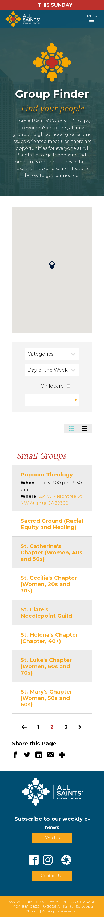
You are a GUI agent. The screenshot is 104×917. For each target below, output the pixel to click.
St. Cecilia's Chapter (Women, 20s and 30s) (49, 584)
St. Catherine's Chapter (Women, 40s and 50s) (51, 552)
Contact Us (52, 875)
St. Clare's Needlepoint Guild (46, 612)
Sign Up (52, 837)
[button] (52, 265)
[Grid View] (85, 428)
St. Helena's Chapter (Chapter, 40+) (49, 638)
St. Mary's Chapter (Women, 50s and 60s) (46, 698)
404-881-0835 (26, 906)
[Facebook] (34, 857)
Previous (24, 727)
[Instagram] (48, 857)
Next (80, 727)
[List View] (71, 428)
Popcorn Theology (47, 474)
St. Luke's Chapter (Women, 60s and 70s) (46, 666)
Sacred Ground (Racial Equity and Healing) (52, 524)
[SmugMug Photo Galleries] (66, 857)
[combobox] (52, 354)
